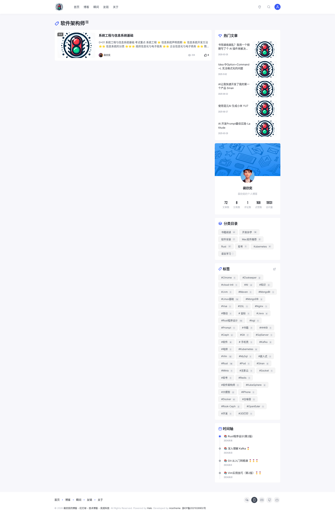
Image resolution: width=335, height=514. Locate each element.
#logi (254, 320)
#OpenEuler (255, 406)
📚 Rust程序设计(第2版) (238, 436)
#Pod (244, 363)
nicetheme (175, 508)
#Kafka (265, 341)
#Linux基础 (229, 298)
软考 (60, 34)
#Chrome (228, 277)
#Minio (226, 370)
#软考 (226, 377)
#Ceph (226, 334)
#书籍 (247, 327)
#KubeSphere (255, 384)
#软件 (226, 341)
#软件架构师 (229, 384)
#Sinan (262, 363)
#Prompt (227, 327)
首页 (76, 7)
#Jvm (226, 291)
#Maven (245, 291)
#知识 (264, 284)
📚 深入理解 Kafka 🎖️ (237, 448)
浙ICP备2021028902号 (194, 508)
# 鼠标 (244, 313)
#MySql (245, 356)
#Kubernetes (248, 349)
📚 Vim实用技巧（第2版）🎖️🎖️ (243, 473)
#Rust (226, 363)
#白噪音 (248, 399)
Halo (149, 508)
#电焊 (226, 349)
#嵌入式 (264, 356)
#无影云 (246, 370)
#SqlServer (264, 334)
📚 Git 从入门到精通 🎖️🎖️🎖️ (241, 460)
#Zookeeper (251, 277)
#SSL (242, 306)
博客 (86, 7)
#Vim (226, 356)
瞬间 (96, 7)
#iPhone (247, 391)
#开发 (226, 413)
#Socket (265, 370)
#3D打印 (245, 413)
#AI (248, 284)
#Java (261, 313)
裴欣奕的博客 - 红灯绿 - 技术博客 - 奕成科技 (86, 508)
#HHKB (265, 327)
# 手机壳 (245, 341)
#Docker (227, 399)
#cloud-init (229, 284)
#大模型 (227, 391)
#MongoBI (266, 291)
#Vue (225, 306)
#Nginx (260, 306)
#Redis (244, 377)
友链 (106, 7)
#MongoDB (254, 298)
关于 (115, 7)
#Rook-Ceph (230, 406)
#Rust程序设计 (231, 320)
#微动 (226, 313)
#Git (244, 334)
